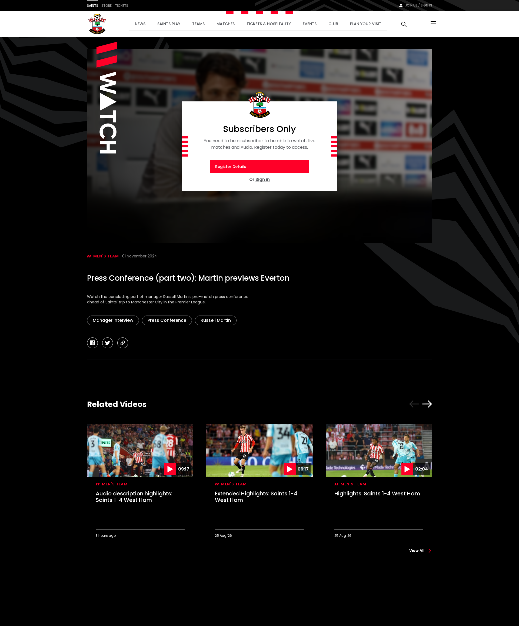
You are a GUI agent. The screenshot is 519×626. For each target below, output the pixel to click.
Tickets (121, 5)
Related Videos (117, 404)
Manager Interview (113, 320)
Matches (226, 24)
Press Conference (167, 320)
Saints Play (168, 24)
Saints (92, 5)
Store (106, 5)
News (140, 24)
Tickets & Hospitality (269, 24)
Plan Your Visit (365, 24)
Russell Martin (216, 320)
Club (333, 24)
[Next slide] (427, 404)
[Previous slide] (414, 404)
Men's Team (106, 256)
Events (310, 24)
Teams (198, 24)
